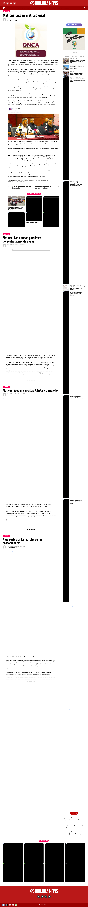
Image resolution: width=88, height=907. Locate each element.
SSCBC (24, 181)
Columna (41, 8)
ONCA (20, 181)
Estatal (23, 8)
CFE (22, 180)
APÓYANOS (74, 813)
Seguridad (35, 8)
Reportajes (47, 8)
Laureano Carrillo (35, 180)
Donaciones (59, 8)
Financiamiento (67, 8)
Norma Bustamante (13, 181)
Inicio (19, 8)
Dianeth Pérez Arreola (13, 20)
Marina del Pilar (45, 180)
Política (29, 8)
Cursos (53, 8)
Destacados (27, 180)
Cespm (18, 180)
